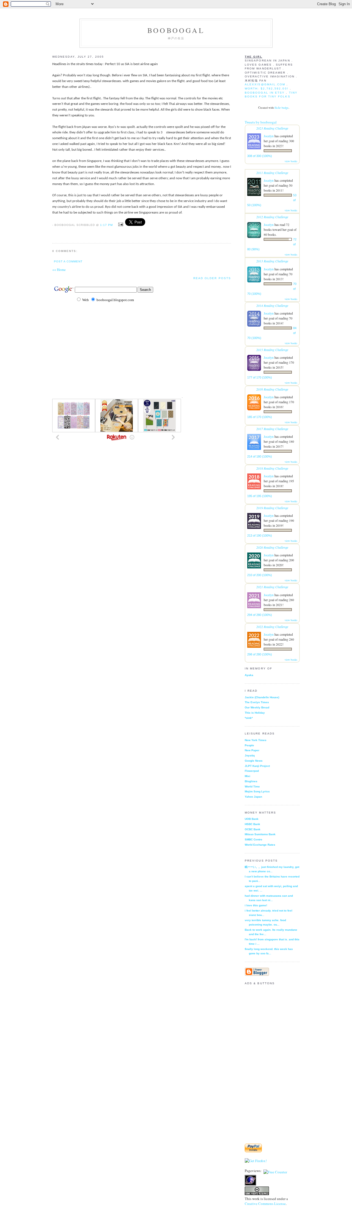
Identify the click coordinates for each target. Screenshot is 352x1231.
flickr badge (281, 108)
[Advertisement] (116, 380)
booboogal (176, 30)
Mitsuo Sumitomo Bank (260, 834)
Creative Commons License (265, 1203)
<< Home (59, 269)
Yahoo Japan (253, 796)
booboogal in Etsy (265, 92)
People (249, 745)
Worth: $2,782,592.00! (266, 88)
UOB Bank (251, 818)
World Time (252, 786)
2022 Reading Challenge (272, 626)
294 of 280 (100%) (259, 614)
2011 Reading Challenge (272, 172)
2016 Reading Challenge (272, 389)
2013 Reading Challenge (272, 261)
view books (291, 161)
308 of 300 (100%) (259, 156)
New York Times (255, 740)
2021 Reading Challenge (272, 587)
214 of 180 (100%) (259, 456)
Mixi (247, 776)
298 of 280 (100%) (259, 654)
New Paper (252, 750)
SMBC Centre (253, 839)
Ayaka (249, 675)
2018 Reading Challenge (272, 468)
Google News (254, 760)
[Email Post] (120, 224)
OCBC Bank (252, 829)
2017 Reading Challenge (272, 429)
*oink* (249, 717)
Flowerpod (252, 770)
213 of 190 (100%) (259, 535)
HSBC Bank (252, 824)
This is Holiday (255, 712)
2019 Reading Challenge (272, 508)
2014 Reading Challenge (272, 305)
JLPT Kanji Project (257, 765)
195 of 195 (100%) (259, 496)
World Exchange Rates (260, 844)
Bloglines (251, 781)
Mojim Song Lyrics (257, 791)
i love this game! (256, 905)
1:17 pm (106, 224)
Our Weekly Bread (257, 707)
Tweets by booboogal (261, 122)
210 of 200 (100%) (259, 575)
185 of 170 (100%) (259, 417)
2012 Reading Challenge (272, 217)
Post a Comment (68, 261)
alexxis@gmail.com (265, 84)
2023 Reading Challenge (272, 128)
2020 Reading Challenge (272, 547)
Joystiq (250, 755)
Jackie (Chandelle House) (262, 697)
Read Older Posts (212, 278)
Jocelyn (269, 136)
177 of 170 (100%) (259, 377)
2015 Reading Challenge (272, 349)
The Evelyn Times (257, 702)
